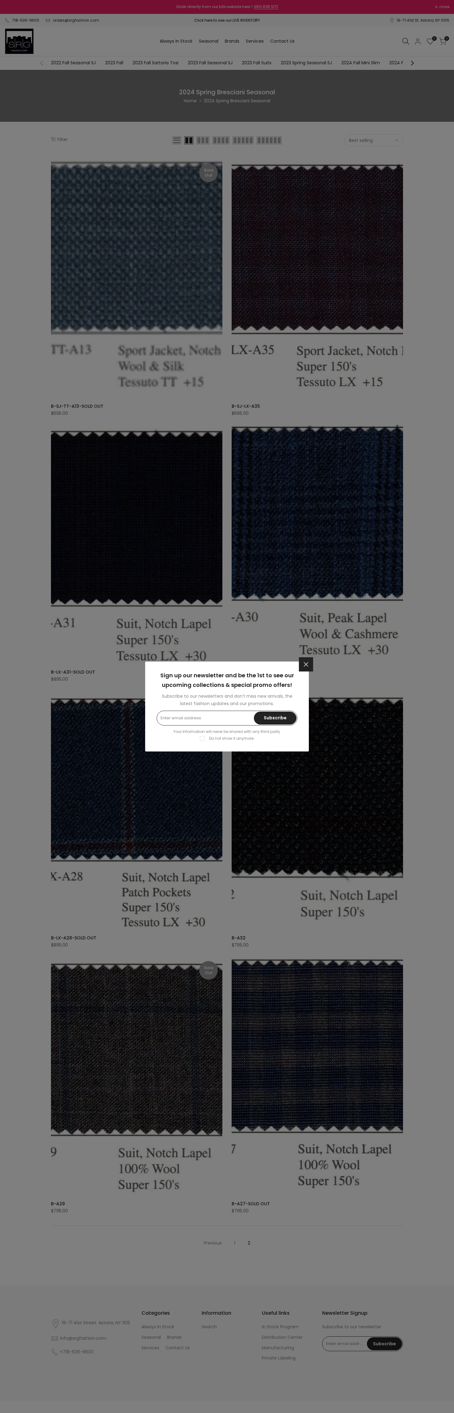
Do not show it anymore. (231, 738)
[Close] (306, 664)
